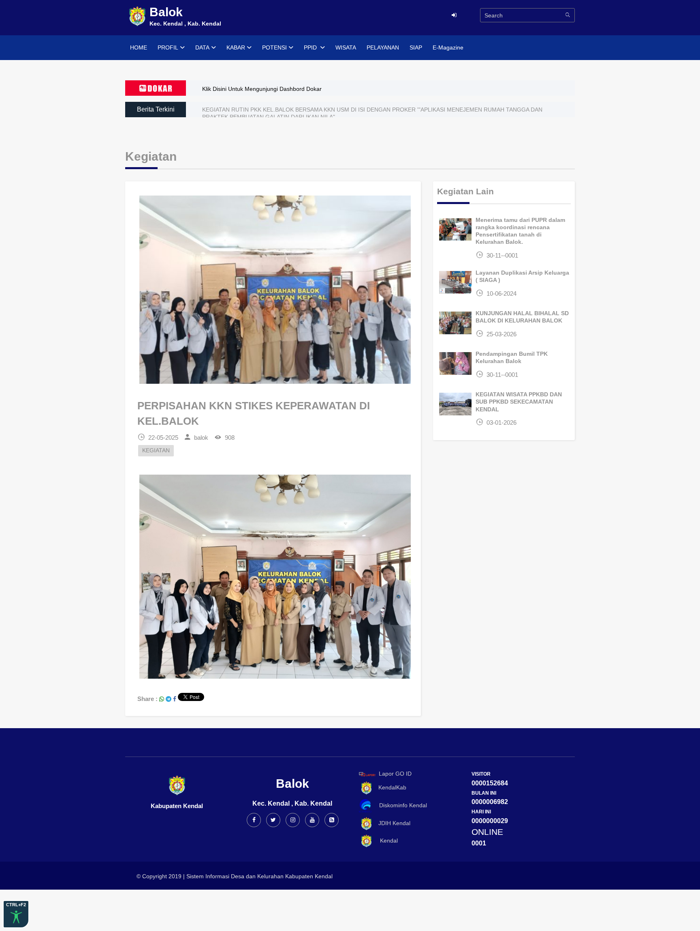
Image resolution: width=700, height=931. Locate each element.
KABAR (235, 47)
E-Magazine (448, 47)
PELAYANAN (383, 47)
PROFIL (168, 47)
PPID (311, 47)
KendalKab (389, 787)
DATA (202, 47)
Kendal (385, 840)
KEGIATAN (156, 450)
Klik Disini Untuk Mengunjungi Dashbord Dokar (262, 89)
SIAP (416, 47)
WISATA (345, 47)
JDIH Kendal (391, 823)
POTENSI (274, 47)
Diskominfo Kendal (400, 805)
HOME (138, 47)
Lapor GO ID (395, 773)
